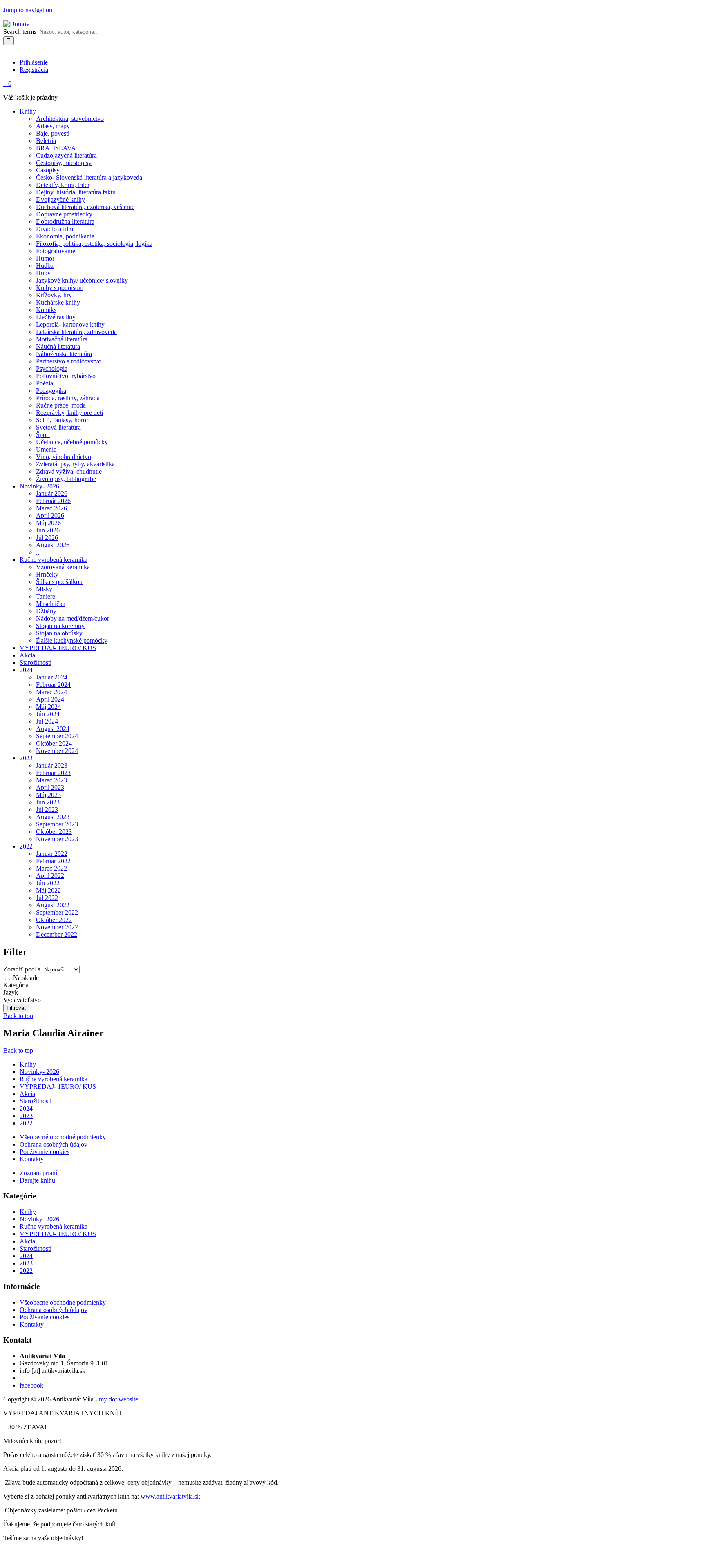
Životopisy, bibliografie (66, 478)
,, (37, 552)
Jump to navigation (27, 10)
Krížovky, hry (54, 295)
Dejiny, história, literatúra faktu (76, 192)
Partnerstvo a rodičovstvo (68, 361)
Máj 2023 (48, 794)
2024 (26, 669)
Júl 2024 (47, 721)
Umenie (46, 449)
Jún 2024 (48, 713)
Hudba (45, 265)
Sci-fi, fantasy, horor (62, 419)
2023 (26, 758)
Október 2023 (54, 831)
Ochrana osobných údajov (53, 1144)
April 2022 (50, 875)
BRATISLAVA (56, 148)
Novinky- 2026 (39, 486)
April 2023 (50, 787)
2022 (26, 846)
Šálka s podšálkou (59, 581)
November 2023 (57, 838)
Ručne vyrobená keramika (53, 559)
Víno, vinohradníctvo (63, 456)
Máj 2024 (48, 706)
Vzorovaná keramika (63, 566)
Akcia (27, 655)
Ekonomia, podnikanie (65, 236)
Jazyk (10, 992)
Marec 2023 (51, 780)
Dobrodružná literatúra (65, 221)
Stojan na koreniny (60, 625)
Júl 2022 (47, 897)
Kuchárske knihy (58, 302)
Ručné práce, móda (61, 405)
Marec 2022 (51, 868)
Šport (43, 434)
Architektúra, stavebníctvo (70, 118)
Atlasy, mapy (53, 125)
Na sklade (26, 977)
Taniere (45, 596)
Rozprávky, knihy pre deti (69, 412)
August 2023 (52, 816)
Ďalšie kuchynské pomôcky (71, 640)
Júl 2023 (47, 809)
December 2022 (56, 934)
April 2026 (50, 515)
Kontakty (32, 1159)
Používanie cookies (44, 1151)
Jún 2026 (48, 530)
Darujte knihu (37, 1180)
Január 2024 (51, 677)
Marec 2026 (51, 508)
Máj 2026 (48, 522)
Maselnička (50, 603)
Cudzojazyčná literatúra (66, 155)
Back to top (18, 1015)
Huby (43, 272)
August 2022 (52, 905)
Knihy (28, 111)
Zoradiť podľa (22, 969)
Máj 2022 (48, 890)
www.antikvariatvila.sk (170, 1496)
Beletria (46, 140)
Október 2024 (54, 743)
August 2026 (52, 544)
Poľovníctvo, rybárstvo (66, 375)
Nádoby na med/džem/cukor (72, 618)
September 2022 (57, 912)
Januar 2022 (51, 853)
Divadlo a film (54, 228)
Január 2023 (51, 765)
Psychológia (51, 368)
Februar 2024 (53, 684)
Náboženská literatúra (64, 353)
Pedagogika (51, 390)
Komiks (46, 309)
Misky (44, 589)
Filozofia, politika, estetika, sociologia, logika (94, 243)
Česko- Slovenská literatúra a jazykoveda (89, 177)
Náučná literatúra (58, 346)
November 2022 (57, 927)
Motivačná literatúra (61, 339)
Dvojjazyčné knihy (60, 199)
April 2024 (50, 699)
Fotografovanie (55, 250)
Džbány (46, 611)
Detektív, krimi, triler (62, 184)
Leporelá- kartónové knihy (70, 324)
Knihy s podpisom (59, 287)
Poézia (44, 383)
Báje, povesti (52, 133)
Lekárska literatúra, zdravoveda (76, 331)
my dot (108, 1399)
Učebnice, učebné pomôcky (72, 442)
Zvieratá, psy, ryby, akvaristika (75, 464)
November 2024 (57, 750)
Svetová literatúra (58, 427)
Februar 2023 (53, 772)
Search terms (20, 31)
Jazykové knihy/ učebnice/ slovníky (82, 280)
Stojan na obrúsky (59, 633)
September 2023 (57, 824)
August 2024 (52, 728)
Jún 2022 (48, 883)
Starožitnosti (35, 662)
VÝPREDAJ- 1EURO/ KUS (58, 647)
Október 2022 (54, 919)
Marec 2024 (51, 691)
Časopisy (48, 170)
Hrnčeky (47, 574)
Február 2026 (53, 500)
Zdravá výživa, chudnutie (69, 471)
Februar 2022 (53, 860)
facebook (31, 1385)
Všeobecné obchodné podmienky (63, 1137)
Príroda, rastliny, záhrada (68, 397)
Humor (45, 258)
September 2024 (57, 736)
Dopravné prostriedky (64, 214)
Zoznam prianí (38, 1172)
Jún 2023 (48, 802)
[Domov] (16, 23)
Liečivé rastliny (56, 317)
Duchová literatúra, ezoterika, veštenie (85, 206)
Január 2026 (51, 493)
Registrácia (34, 69)
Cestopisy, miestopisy (64, 162)
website (128, 1399)
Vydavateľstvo (22, 999)
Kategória (16, 985)
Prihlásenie (34, 62)
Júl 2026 (47, 537)
